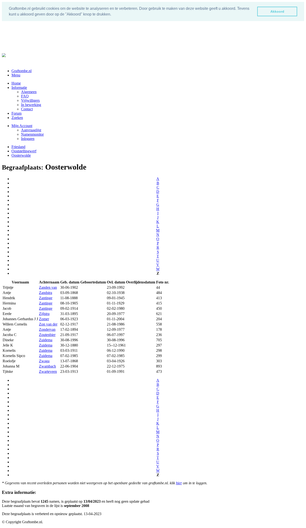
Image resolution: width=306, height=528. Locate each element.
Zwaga (44, 361)
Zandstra (45, 293)
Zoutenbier (47, 335)
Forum (16, 113)
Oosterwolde (21, 155)
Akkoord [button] (277, 11)
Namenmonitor (32, 134)
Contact (27, 109)
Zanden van (48, 287)
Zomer (44, 319)
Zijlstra (44, 314)
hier (179, 483)
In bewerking (31, 105)
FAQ (25, 96)
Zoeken (17, 118)
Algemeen (29, 92)
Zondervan (47, 329)
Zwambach (47, 366)
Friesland (18, 147)
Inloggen (27, 139)
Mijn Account (21, 126)
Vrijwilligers (30, 100)
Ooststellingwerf (23, 151)
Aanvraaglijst (31, 130)
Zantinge (45, 298)
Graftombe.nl (21, 71)
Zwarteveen (48, 371)
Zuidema (45, 340)
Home (16, 83)
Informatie (19, 87)
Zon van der (48, 324)
